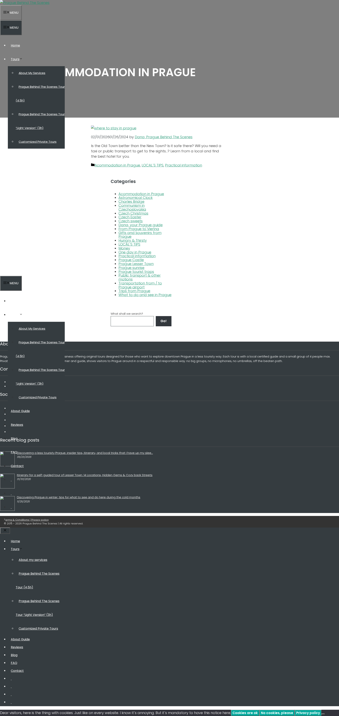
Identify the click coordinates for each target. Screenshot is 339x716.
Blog (14, 183)
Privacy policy (308, 713)
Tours (15, 59)
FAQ (14, 196)
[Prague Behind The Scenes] (24, 2)
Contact (17, 210)
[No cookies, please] (323, 714)
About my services (32, 73)
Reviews (17, 169)
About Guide (20, 155)
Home (15, 45)
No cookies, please (277, 713)
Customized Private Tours (37, 142)
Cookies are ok (245, 713)
